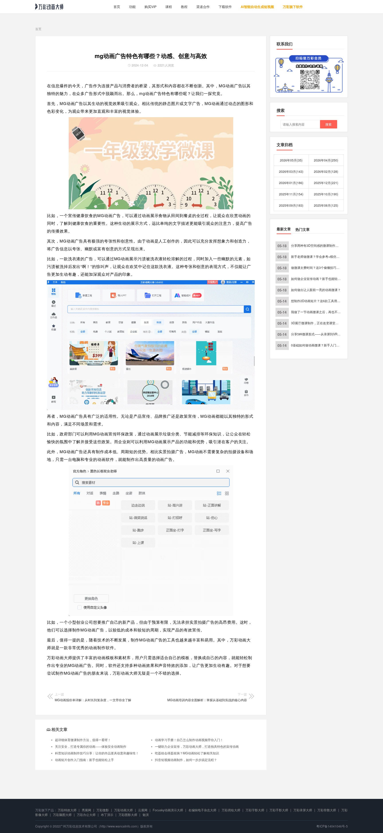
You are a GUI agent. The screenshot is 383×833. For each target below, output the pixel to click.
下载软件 (225, 6)
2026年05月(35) (291, 160)
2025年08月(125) (326, 205)
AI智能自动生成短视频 (257, 6)
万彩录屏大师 (302, 810)
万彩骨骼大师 (326, 810)
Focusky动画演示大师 (168, 810)
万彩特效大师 (67, 810)
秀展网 (86, 810)
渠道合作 (203, 6)
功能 (132, 6)
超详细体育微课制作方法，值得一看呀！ (83, 740)
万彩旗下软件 (293, 6)
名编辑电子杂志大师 (202, 810)
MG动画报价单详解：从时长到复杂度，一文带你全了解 (93, 697)
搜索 (328, 124)
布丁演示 (107, 814)
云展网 (142, 810)
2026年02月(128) (326, 171)
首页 (116, 6)
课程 (168, 6)
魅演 (146, 814)
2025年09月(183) (291, 205)
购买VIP (150, 6)
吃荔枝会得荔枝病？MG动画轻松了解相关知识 (187, 753)
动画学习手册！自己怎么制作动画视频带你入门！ (189, 740)
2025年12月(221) (326, 183)
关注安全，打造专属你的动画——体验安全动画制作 (90, 746)
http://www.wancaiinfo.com (118, 826)
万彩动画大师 (123, 810)
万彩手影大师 (279, 810)
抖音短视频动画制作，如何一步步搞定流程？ (186, 759)
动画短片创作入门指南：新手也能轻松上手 (84, 759)
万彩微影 (102, 810)
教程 (184, 6)
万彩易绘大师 (231, 810)
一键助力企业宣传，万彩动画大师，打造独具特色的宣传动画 (197, 746)
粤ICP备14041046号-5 (332, 826)
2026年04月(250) (326, 160)
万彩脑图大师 (62, 814)
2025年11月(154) (291, 194)
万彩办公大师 (86, 814)
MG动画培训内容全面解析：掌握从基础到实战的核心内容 (207, 697)
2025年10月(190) (326, 194)
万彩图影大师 (128, 814)
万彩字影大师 (255, 810)
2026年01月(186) (291, 183)
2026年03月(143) (291, 171)
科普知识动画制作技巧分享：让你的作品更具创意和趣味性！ (97, 753)
